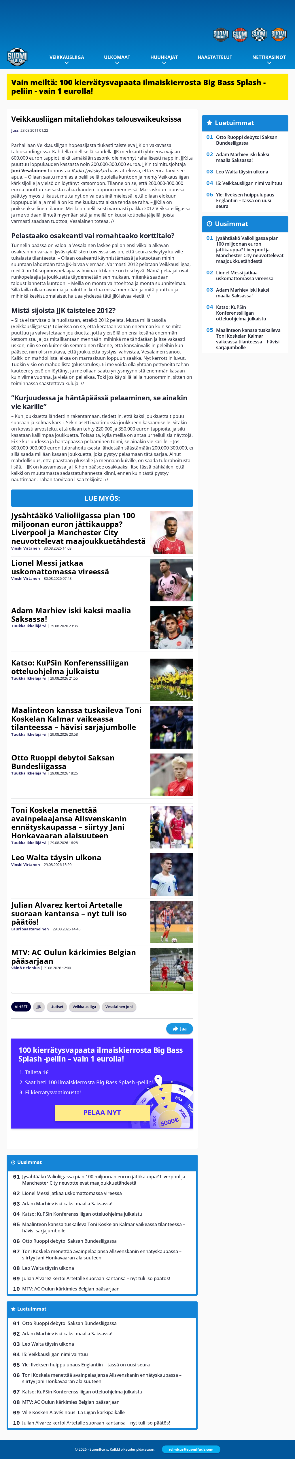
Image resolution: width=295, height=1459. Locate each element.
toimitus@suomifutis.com (191, 1449)
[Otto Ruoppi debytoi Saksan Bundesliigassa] (172, 775)
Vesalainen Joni (119, 1006)
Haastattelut (215, 57)
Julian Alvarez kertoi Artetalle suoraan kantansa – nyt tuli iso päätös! (69, 913)
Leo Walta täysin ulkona (56, 857)
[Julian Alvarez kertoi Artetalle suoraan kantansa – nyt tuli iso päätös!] (171, 922)
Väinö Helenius (25, 967)
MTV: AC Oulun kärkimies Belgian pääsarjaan (73, 956)
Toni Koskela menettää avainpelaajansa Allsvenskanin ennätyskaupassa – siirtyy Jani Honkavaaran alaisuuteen (69, 823)
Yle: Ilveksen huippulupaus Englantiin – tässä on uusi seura (86, 1365)
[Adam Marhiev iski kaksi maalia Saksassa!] (171, 627)
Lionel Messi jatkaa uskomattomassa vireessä (60, 567)
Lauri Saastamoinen (30, 929)
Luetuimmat (31, 1309)
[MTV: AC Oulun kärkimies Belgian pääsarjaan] (171, 969)
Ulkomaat (117, 57)
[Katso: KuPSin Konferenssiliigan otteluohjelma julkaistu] (171, 680)
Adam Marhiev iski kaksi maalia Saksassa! (71, 614)
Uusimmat (29, 1162)
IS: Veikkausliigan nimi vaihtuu (55, 1354)
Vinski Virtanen (25, 548)
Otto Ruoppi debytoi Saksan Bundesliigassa (63, 761)
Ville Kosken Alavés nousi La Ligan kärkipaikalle (73, 1412)
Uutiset (56, 1006)
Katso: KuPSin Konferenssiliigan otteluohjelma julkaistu (70, 666)
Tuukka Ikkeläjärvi (28, 625)
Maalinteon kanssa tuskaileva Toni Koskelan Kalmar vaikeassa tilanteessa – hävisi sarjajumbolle (76, 719)
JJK (39, 1006)
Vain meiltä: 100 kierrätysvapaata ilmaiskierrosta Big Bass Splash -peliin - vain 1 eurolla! (138, 86)
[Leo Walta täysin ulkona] (171, 874)
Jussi (15, 130)
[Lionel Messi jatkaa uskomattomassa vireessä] (171, 580)
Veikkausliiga (67, 57)
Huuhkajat (164, 57)
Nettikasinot (269, 57)
